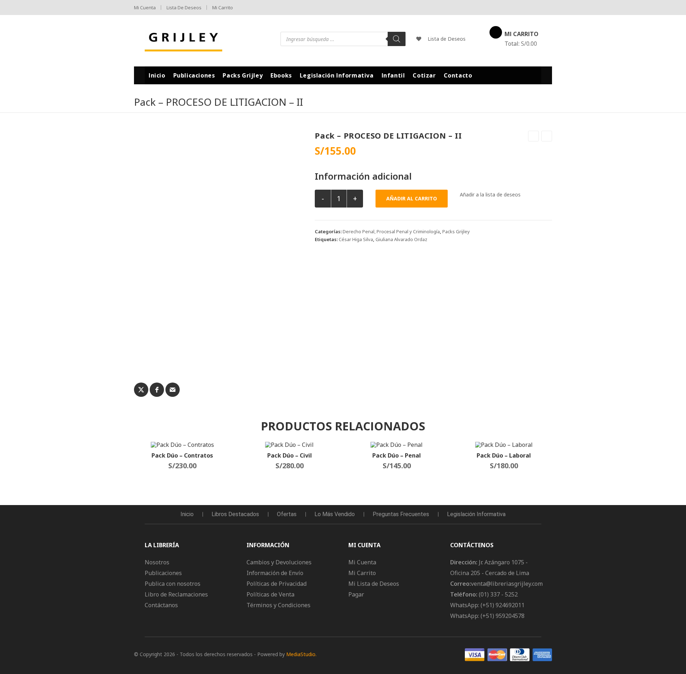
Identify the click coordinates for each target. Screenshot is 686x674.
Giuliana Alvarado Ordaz (401, 239)
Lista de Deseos (184, 7)
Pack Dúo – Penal (396, 455)
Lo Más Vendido (334, 514)
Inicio (187, 514)
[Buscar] (397, 39)
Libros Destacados (235, 514)
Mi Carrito (222, 7)
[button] (486, 194)
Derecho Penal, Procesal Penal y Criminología (391, 231)
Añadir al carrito (411, 198)
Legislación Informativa (476, 514)
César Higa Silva (356, 239)
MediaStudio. (301, 654)
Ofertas (287, 514)
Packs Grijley (456, 231)
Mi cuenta (145, 7)
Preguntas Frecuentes (401, 514)
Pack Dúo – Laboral (504, 455)
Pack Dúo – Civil (289, 455)
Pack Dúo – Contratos (182, 455)
